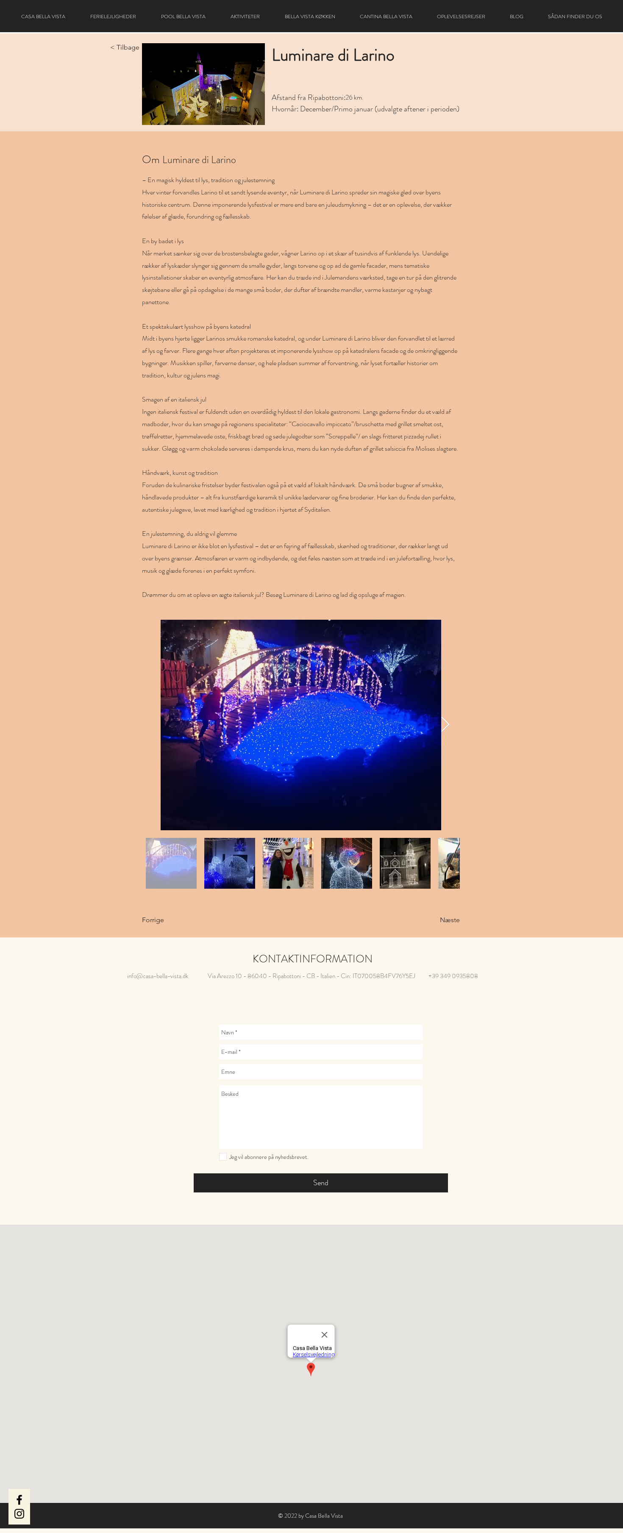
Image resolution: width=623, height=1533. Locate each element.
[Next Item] (445, 725)
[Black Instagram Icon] (19, 1513)
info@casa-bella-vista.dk (157, 976)
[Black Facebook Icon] (19, 1499)
